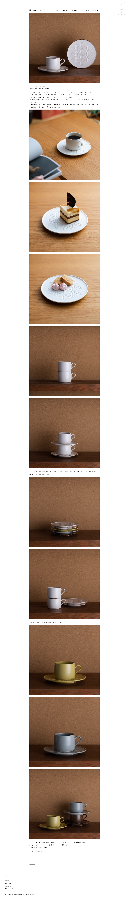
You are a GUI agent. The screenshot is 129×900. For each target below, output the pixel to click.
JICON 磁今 (39, 851)
